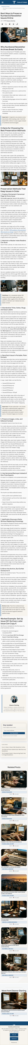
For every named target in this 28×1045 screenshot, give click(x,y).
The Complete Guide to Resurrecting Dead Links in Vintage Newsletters (14, 754)
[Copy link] (17, 24)
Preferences (14, 1042)
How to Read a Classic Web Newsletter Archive (13, 747)
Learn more (16, 1031)
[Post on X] (6, 24)
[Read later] (9, 24)
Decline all (14, 1038)
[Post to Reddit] (2, 24)
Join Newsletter (14, 733)
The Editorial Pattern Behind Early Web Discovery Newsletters (14, 750)
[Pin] (13, 24)
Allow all (14, 1034)
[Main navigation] (2, 2)
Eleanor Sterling (11, 21)
